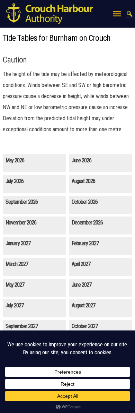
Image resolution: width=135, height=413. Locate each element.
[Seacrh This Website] (129, 14)
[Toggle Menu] (117, 14)
